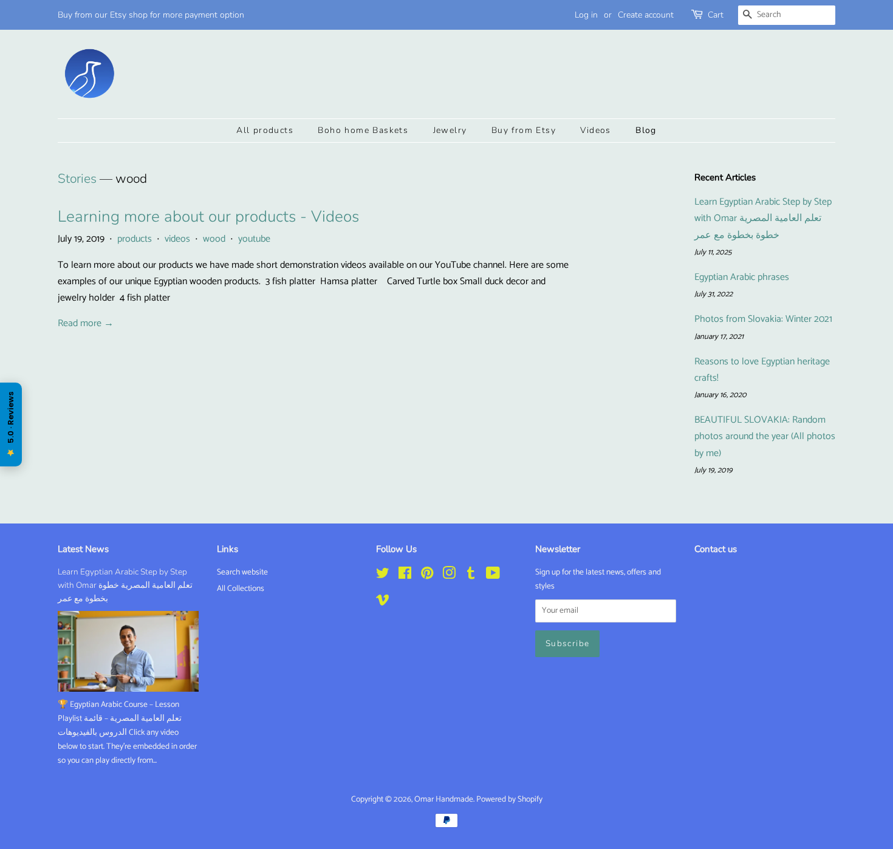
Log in (586, 15)
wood (214, 239)
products (134, 239)
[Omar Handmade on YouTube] (493, 575)
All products (264, 130)
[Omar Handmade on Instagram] (449, 575)
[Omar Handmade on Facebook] (405, 575)
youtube (254, 239)
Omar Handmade (443, 799)
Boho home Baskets (363, 130)
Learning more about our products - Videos (208, 216)
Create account (646, 15)
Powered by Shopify (509, 799)
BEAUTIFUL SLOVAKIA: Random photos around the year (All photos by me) (764, 436)
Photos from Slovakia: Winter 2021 (763, 319)
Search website (242, 572)
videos (177, 239)
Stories (77, 178)
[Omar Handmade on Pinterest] (427, 575)
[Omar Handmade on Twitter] (382, 575)
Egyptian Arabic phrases (741, 277)
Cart (716, 15)
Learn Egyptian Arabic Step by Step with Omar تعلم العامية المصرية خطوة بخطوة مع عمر (763, 218)
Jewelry (450, 130)
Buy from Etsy (523, 130)
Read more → (86, 323)
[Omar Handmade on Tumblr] (470, 575)
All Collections (240, 588)
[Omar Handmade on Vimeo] (382, 602)
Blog (646, 130)
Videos (595, 130)
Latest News (83, 549)
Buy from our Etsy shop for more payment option (151, 15)
